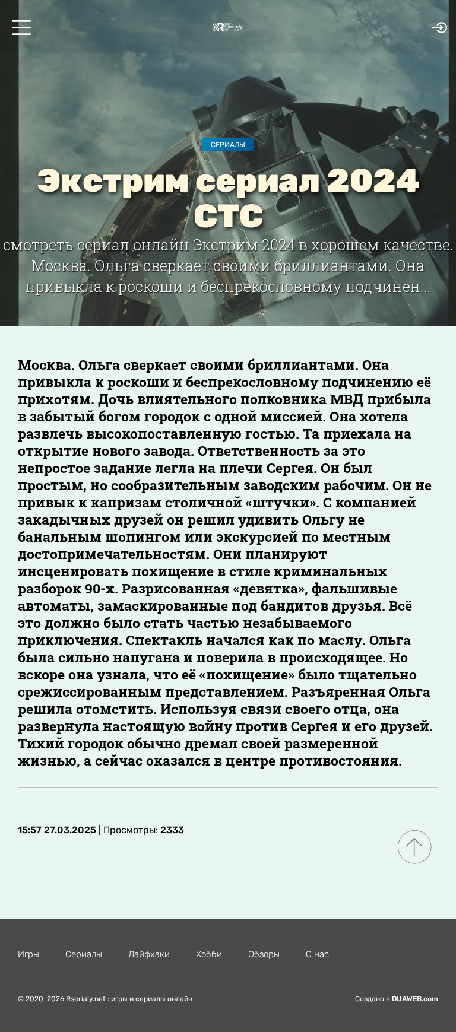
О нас (317, 954)
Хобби (209, 954)
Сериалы (228, 145)
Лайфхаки (149, 954)
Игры (28, 954)
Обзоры (264, 954)
